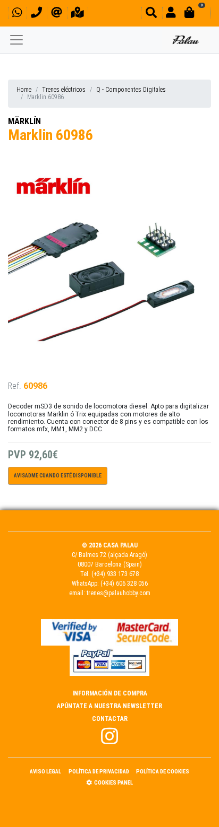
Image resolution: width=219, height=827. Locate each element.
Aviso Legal (45, 771)
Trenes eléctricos (64, 89)
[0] (195, 14)
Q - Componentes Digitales (131, 89)
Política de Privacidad (99, 771)
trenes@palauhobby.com (118, 593)
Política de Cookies (162, 771)
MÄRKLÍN (24, 121)
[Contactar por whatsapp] (17, 14)
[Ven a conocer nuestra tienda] (77, 14)
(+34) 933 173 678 (115, 574)
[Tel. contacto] (36, 14)
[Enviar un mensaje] (56, 14)
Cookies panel (113, 782)
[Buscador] (151, 14)
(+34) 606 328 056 (124, 583)
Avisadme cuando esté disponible (58, 475)
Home (23, 89)
